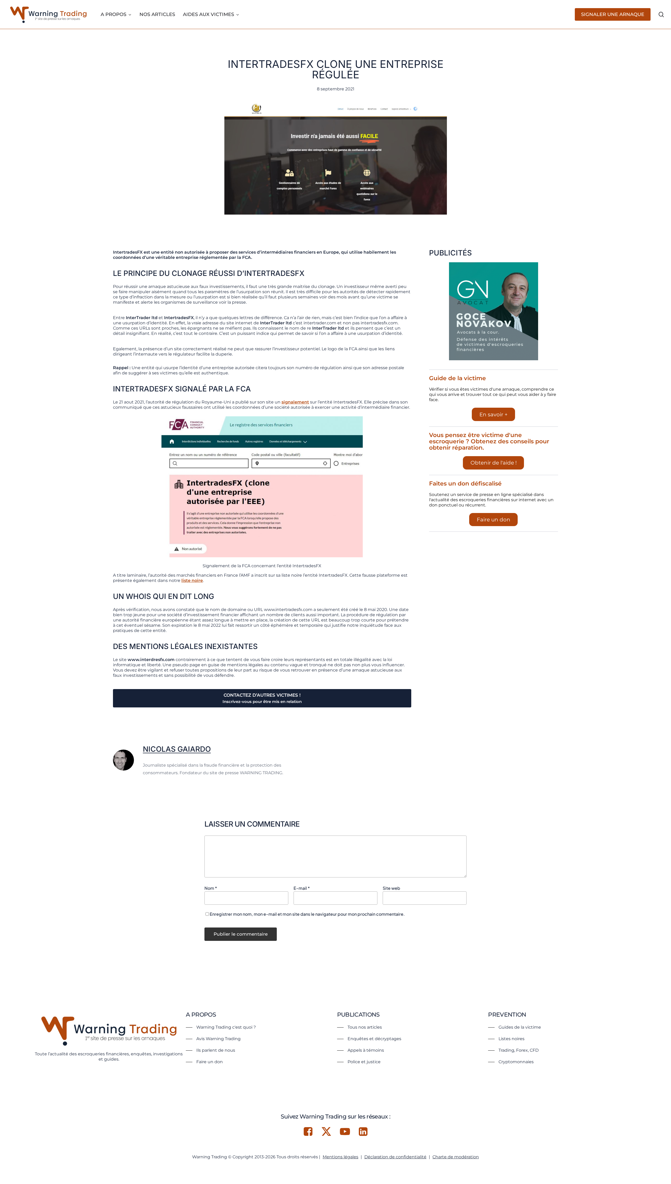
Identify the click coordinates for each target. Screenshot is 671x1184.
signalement (295, 402)
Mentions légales (340, 1156)
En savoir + (493, 414)
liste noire (192, 580)
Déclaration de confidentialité (395, 1156)
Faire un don (493, 519)
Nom (210, 888)
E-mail (302, 888)
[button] (221, 1027)
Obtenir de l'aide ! (493, 463)
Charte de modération (455, 1156)
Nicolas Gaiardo (177, 749)
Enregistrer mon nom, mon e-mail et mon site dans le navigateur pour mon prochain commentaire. (307, 914)
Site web (391, 888)
